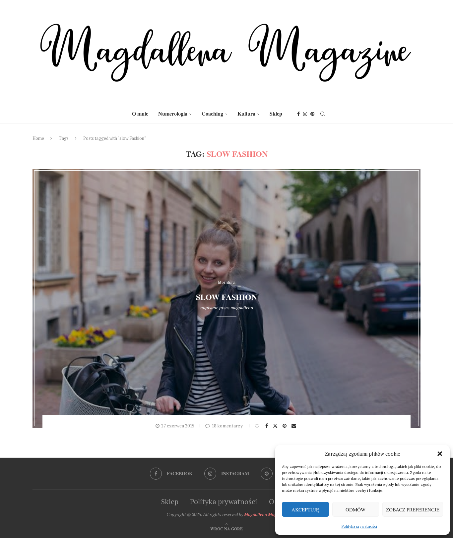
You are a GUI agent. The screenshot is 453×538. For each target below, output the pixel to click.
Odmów (355, 509)
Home (38, 138)
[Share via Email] (294, 425)
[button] (439, 453)
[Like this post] (258, 425)
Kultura (246, 113)
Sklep (276, 113)
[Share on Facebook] (267, 425)
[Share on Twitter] (276, 425)
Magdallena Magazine (265, 514)
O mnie (140, 113)
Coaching (212, 113)
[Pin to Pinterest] (285, 425)
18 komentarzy (227, 425)
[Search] (322, 114)
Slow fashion (226, 297)
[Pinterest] (312, 114)
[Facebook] (298, 114)
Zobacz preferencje (412, 509)
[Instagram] (305, 114)
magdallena (241, 307)
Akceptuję (305, 509)
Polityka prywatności (359, 526)
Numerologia (172, 113)
